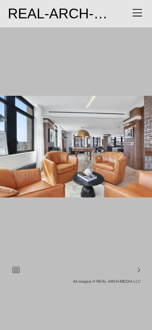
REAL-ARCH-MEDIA (73, 13)
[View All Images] (15, 269)
